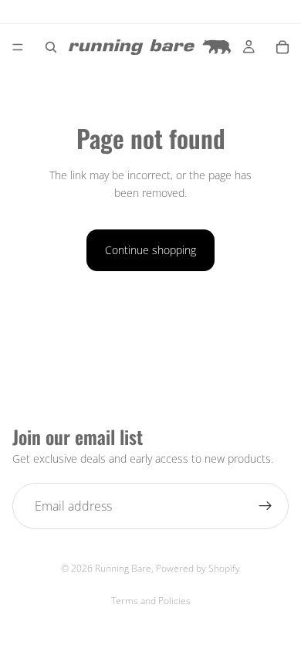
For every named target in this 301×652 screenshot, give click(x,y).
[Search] (51, 47)
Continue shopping (150, 250)
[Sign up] (265, 506)
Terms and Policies (151, 600)
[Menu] (18, 47)
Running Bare (123, 568)
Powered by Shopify (198, 568)
